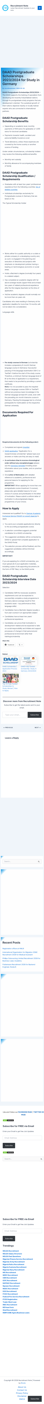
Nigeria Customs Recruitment (15, 1267)
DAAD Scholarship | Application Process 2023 (9, 668)
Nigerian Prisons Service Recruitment (18, 1259)
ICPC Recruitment (10, 1281)
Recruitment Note (19, 5)
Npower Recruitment (11, 1286)
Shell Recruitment (10, 1310)
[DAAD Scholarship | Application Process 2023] (10, 660)
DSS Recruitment (10, 1291)
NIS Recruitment (9, 1272)
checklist (26, 447)
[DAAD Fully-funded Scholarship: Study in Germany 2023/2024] (29, 660)
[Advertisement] (22, 45)
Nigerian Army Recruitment (14, 1262)
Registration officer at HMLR (13, 949)
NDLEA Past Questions (12, 1256)
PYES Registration (10, 1299)
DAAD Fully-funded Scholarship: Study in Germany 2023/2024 (28, 668)
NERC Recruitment (10, 1275)
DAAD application (11, 451)
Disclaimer (22, 1396)
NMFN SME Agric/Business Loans (16, 1313)
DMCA (22, 1399)
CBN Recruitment (10, 1278)
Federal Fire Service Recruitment (16, 1297)
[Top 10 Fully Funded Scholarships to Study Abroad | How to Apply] (10, 678)
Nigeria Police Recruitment (13, 1264)
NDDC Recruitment (10, 1289)
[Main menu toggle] (40, 8)
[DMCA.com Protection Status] (8, 1120)
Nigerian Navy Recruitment (13, 1270)
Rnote (23, 1383)
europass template (18, 466)
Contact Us (22, 1390)
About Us (22, 1387)
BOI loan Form (8, 1307)
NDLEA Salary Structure (12, 1254)
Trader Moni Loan (9, 1302)
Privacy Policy (22, 1393)
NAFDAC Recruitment (11, 1283)
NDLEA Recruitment (11, 1251)
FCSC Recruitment (10, 1294)
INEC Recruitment (10, 1305)
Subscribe (34, 715)
